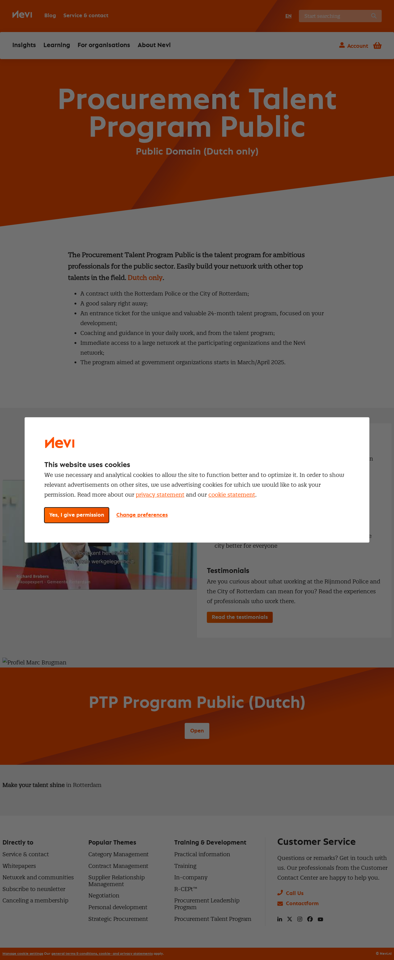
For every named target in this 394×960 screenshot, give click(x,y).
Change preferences (142, 515)
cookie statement (231, 494)
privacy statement (160, 494)
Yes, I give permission (76, 515)
